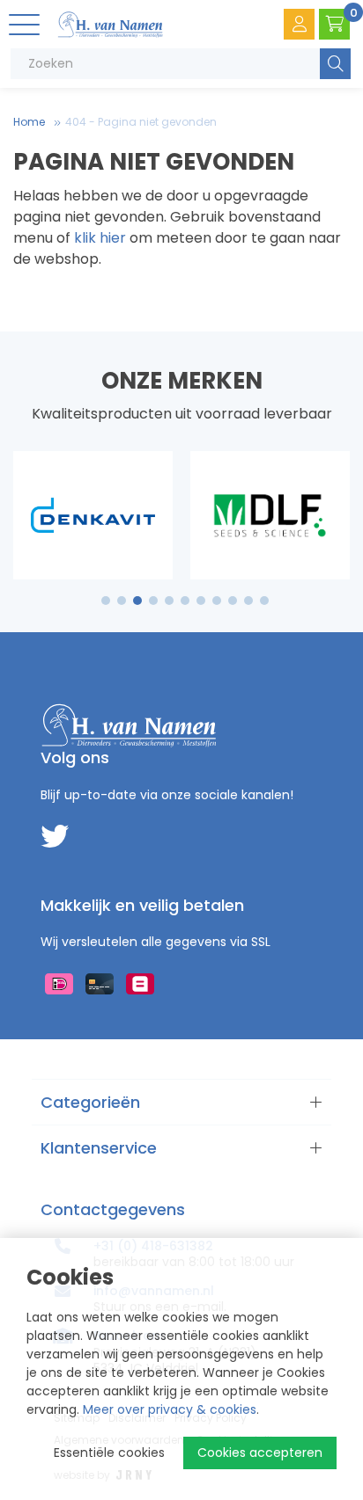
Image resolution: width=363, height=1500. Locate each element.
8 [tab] (216, 600)
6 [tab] (185, 600)
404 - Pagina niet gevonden (141, 121)
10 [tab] (248, 600)
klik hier (100, 238)
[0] (334, 24)
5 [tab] (169, 600)
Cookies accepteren (259, 1452)
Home (29, 121)
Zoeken (335, 64)
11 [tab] (264, 600)
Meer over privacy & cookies (169, 1409)
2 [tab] (122, 600)
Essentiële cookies (109, 1452)
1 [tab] (106, 600)
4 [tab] (153, 600)
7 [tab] (200, 600)
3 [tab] (138, 600)
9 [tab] (233, 600)
